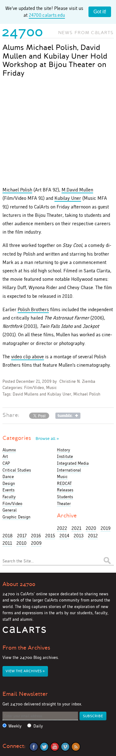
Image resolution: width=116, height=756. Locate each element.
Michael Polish (17, 190)
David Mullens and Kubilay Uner (42, 394)
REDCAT (64, 483)
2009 (36, 543)
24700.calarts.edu (47, 15)
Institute (65, 456)
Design (8, 483)
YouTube (54, 746)
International (69, 469)
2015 (50, 536)
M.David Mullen (77, 190)
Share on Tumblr (67, 416)
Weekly (15, 726)
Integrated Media (73, 463)
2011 (7, 543)
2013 (79, 536)
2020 (91, 528)
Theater (64, 503)
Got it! (99, 11)
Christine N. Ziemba (77, 381)
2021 (76, 528)
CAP (6, 463)
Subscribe (93, 716)
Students (65, 496)
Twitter (44, 746)
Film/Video (34, 387)
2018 (7, 536)
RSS (75, 746)
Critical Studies (16, 469)
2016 (36, 536)
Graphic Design (16, 516)
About (18, 584)
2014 (64, 536)
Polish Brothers (33, 309)
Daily (38, 726)
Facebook (33, 746)
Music (51, 387)
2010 (21, 543)
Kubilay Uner (67, 198)
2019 (105, 528)
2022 (62, 528)
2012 (93, 536)
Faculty (9, 496)
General (9, 510)
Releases (65, 489)
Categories (30, 438)
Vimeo (65, 746)
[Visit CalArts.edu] (24, 632)
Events (8, 489)
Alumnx (9, 449)
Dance (8, 476)
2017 (22, 536)
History (63, 449)
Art (5, 456)
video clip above (27, 357)
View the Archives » (25, 671)
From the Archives (26, 648)
